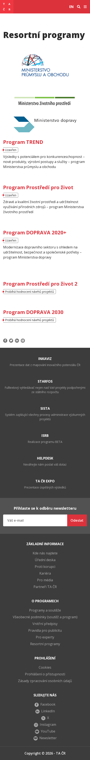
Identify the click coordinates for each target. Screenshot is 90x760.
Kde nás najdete (45, 553)
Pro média (45, 580)
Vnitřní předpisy (45, 623)
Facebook (47, 704)
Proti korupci (45, 566)
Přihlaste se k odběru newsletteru (45, 508)
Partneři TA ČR (45, 586)
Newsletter (48, 738)
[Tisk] (23, 341)
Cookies (45, 667)
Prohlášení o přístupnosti (45, 674)
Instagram (48, 724)
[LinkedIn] (17, 341)
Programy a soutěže (45, 610)
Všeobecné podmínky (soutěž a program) (45, 617)
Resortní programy (45, 644)
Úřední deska (45, 560)
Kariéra (45, 573)
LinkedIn (48, 711)
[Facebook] (5, 341)
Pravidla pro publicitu (45, 630)
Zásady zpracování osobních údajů (45, 681)
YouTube (48, 731)
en (71, 6)
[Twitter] (11, 341)
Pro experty (45, 637)
